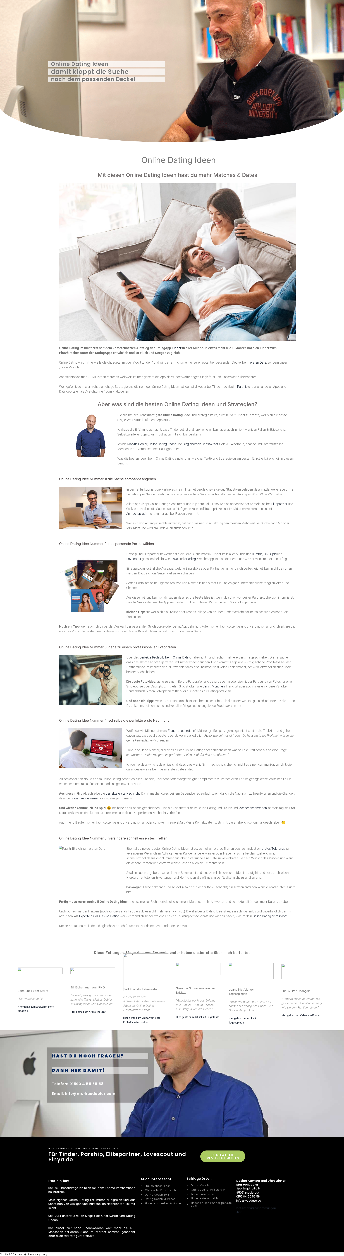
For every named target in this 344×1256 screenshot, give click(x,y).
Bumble (257, 554)
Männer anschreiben (252, 808)
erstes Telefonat (273, 848)
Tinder (176, 348)
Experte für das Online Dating (99, 916)
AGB (239, 1212)
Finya (174, 559)
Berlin (207, 686)
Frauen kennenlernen (85, 798)
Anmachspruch (136, 513)
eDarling (190, 559)
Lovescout (133, 559)
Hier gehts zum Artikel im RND (88, 1011)
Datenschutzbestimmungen (256, 1208)
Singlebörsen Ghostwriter (200, 444)
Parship (242, 386)
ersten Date (258, 362)
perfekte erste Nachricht (123, 793)
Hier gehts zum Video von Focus (300, 1015)
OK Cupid (270, 554)
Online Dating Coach (162, 444)
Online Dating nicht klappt (270, 916)
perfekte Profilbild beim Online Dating (165, 657)
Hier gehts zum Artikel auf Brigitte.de (197, 1017)
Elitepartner (279, 504)
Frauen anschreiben (181, 731)
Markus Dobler (137, 444)
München (218, 686)
